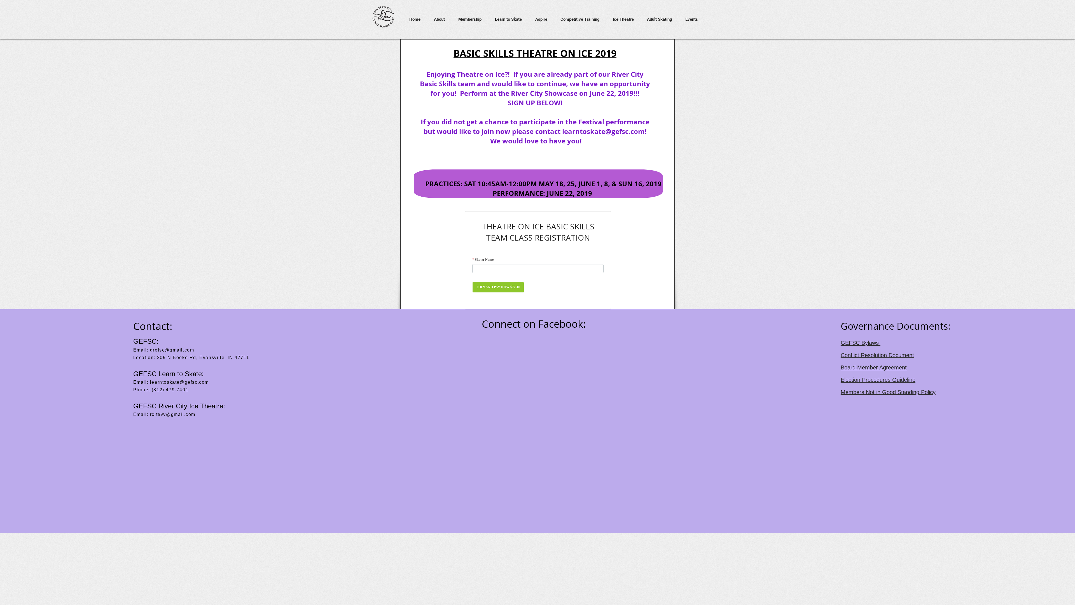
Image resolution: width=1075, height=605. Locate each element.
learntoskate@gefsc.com (603, 131)
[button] (437, 19)
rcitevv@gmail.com (172, 414)
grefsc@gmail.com (172, 350)
